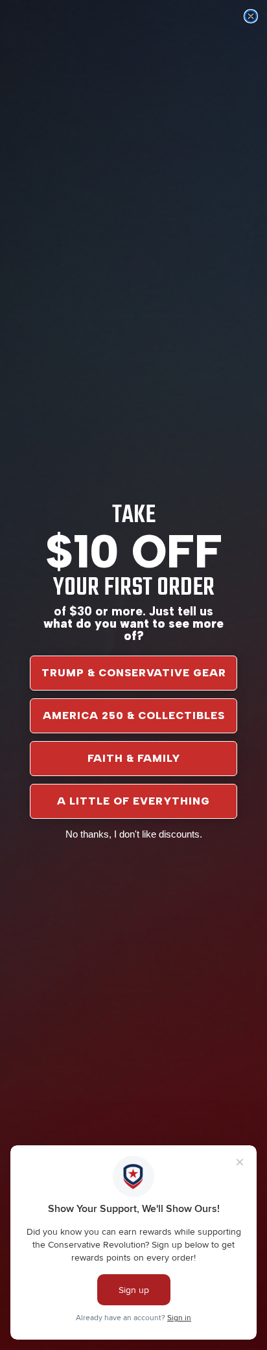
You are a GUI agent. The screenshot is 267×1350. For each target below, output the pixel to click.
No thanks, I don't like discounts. (133, 834)
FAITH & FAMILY (133, 758)
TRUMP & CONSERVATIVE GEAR (133, 673)
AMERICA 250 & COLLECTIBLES (134, 715)
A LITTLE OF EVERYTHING (133, 801)
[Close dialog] (251, 16)
